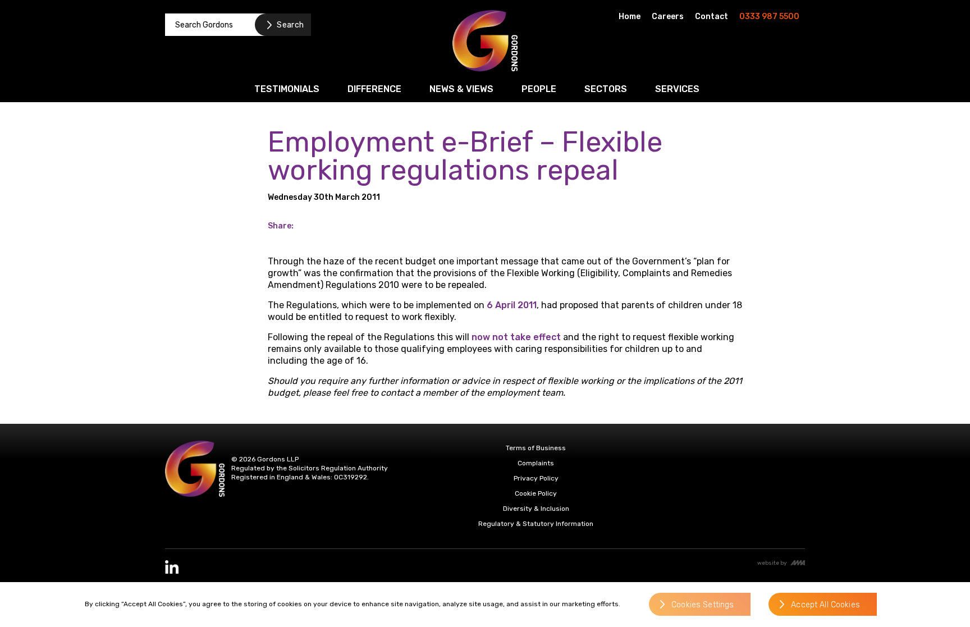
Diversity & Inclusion (536, 508)
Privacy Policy (536, 478)
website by (772, 562)
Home (629, 16)
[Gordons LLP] (485, 40)
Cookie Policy (536, 493)
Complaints (536, 463)
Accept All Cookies (825, 605)
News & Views (461, 89)
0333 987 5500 (769, 16)
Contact (711, 16)
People (538, 89)
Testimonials (286, 89)
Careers (668, 16)
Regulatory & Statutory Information (535, 524)
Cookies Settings (702, 605)
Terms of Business (536, 448)
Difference (374, 89)
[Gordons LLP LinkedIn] (172, 567)
